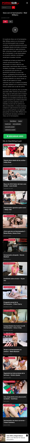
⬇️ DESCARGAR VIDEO (15, 136)
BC (10, 21)
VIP (5, 21)
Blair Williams (13, 121)
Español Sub (8, 124)
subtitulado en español (10, 129)
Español (20, 121)
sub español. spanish (9, 126)
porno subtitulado (17, 124)
